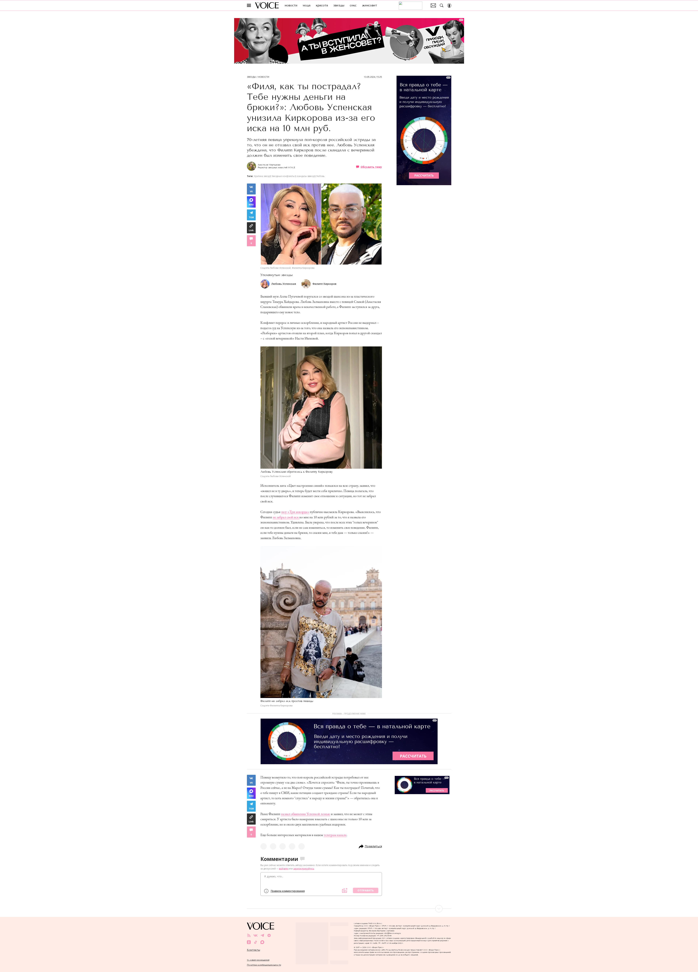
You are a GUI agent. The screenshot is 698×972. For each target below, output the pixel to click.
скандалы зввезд (305, 176)
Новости (263, 77)
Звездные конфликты (283, 176)
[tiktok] (255, 942)
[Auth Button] (449, 5)
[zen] (269, 935)
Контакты (253, 950)
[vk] (255, 935)
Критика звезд (262, 176)
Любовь (320, 176)
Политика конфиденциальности (264, 964)
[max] (262, 942)
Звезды (251, 77)
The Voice (267, 5)
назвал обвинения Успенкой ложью (305, 814)
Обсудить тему (371, 166)
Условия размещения (258, 959)
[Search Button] (442, 5)
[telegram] (262, 935)
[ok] (249, 942)
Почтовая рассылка (433, 5)
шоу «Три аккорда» (295, 512)
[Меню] (249, 5)
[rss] (249, 935)
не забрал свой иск (286, 517)
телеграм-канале (335, 835)
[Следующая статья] (349, 908)
